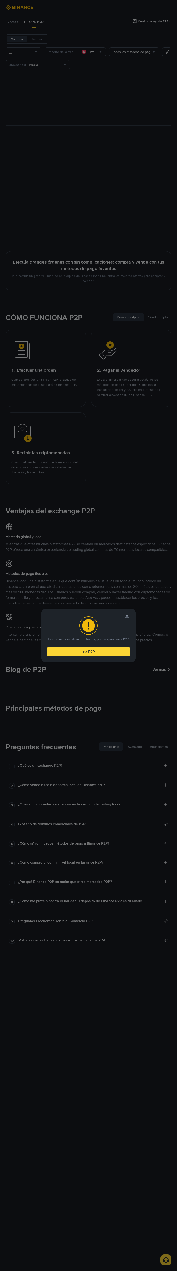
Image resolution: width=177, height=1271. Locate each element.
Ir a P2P (88, 651)
